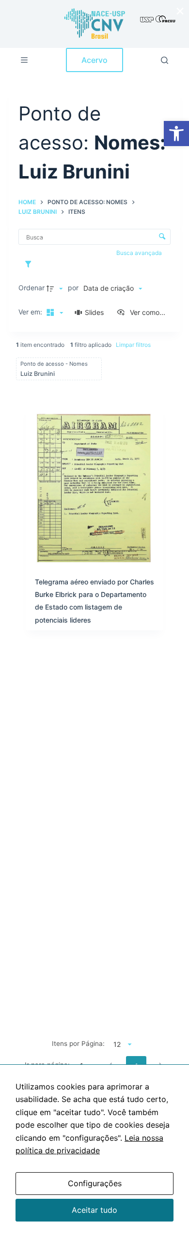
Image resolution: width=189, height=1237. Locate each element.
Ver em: (31, 312)
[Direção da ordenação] (56, 288)
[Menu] (24, 60)
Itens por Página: (78, 1043)
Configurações (95, 1183)
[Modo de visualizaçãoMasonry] (53, 312)
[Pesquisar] (164, 60)
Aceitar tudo (94, 1210)
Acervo (94, 60)
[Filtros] (30, 264)
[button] (176, 133)
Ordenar (31, 287)
